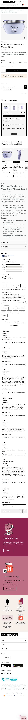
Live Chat (7, 657)
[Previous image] (1, 27)
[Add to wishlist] (24, 38)
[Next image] (27, 27)
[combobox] (3, 71)
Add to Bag (16, 70)
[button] (24, 718)
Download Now (10, 588)
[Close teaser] (20, 716)
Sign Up (8, 550)
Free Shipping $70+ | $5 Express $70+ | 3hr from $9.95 (14, 7)
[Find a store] (17, 5)
